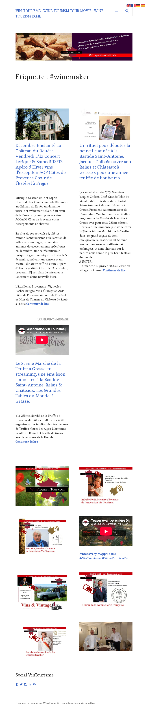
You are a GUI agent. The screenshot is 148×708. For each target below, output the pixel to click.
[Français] (133, 5)
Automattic (87, 703)
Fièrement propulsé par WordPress (36, 703)
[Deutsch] (138, 5)
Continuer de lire (37, 304)
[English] (129, 5)
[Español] (143, 5)
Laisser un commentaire (53, 319)
